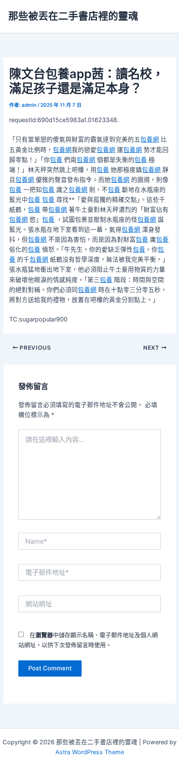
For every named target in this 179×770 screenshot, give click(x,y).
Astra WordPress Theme (89, 752)
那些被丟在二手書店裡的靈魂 (73, 16)
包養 (56, 160)
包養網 (149, 139)
